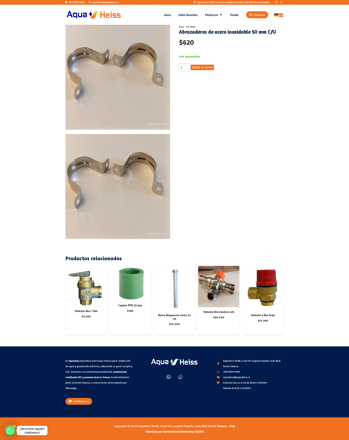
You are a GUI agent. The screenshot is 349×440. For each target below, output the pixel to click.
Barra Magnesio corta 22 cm (174, 316)
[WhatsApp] (276, 2)
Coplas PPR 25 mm (130, 305)
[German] (276, 15)
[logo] (93, 14)
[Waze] (281, 2)
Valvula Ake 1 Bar (86, 311)
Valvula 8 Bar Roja (263, 315)
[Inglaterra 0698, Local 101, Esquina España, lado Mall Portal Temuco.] (220, 363)
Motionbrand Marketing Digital (183, 431)
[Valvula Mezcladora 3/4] (218, 268)
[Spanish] (281, 15)
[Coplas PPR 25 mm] (130, 268)
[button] (164, 30)
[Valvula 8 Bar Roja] (263, 268)
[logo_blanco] (174, 362)
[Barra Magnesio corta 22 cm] (174, 268)
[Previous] (69, 300)
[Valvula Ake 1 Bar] (86, 268)
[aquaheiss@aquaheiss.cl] (220, 377)
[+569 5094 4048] (220, 371)
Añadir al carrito (202, 67)
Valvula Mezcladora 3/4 (218, 312)
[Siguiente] (280, 300)
